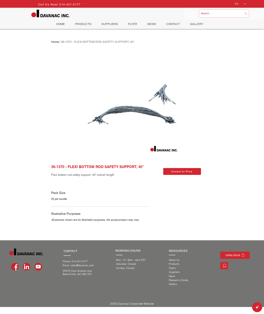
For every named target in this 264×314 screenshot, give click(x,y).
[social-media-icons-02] (14, 266)
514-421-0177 (69, 4)
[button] (182, 171)
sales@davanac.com (82, 265)
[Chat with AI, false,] (257, 307)
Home (55, 41)
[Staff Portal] (224, 265)
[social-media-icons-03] (38, 266)
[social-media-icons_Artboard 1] (26, 266)
